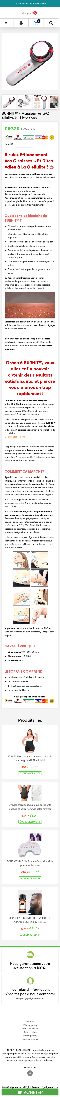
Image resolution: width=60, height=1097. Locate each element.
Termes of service (30, 1028)
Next (55, 101)
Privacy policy (30, 1025)
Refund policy (30, 1032)
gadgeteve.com (50, 1087)
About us (30, 1021)
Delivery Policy (30, 1035)
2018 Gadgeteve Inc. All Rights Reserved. (21, 1087)
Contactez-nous (30, 1039)
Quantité (9, 144)
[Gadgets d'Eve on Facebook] (30, 1073)
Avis (33, 129)
